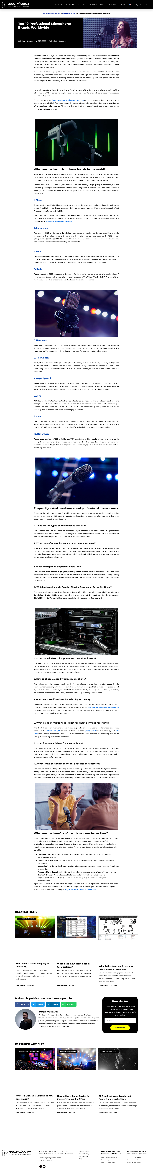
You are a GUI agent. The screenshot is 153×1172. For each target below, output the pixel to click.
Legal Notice (83, 1156)
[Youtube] (44, 1166)
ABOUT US (59, 5)
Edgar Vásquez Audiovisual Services (80, 890)
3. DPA (37, 251)
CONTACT (122, 5)
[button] (22, 1004)
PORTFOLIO (111, 5)
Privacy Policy (84, 1151)
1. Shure (38, 200)
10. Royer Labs (41, 434)
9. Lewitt (38, 416)
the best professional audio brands (103, 707)
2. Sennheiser (41, 228)
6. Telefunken (41, 358)
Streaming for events (109, 1160)
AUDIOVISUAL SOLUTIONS (75, 5)
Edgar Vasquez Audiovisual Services (68, 100)
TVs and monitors (133, 1160)
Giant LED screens (134, 1157)
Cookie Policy (84, 1154)
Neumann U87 (53, 731)
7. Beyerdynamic (43, 378)
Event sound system (109, 1157)
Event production (108, 1162)
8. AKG (37, 396)
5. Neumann (40, 340)
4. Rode (38, 269)
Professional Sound (68, 13)
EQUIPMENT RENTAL (96, 5)
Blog (59, 13)
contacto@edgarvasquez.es (50, 1158)
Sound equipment (134, 1162)
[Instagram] (40, 1166)
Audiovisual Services (50, 13)
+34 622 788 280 (45, 1160)
